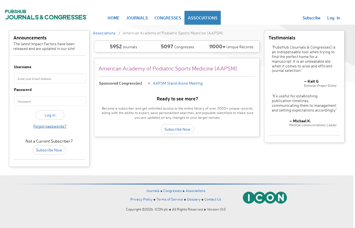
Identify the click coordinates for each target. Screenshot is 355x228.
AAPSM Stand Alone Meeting (178, 83)
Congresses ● (174, 190)
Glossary (194, 199)
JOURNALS (137, 18)
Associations (104, 33)
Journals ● (154, 190)
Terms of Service (169, 199)
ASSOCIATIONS (202, 18)
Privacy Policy (141, 199)
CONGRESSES (167, 18)
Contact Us (212, 199)
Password (19, 89)
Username (19, 67)
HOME (114, 18)
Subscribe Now (49, 150)
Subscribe (312, 18)
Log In (333, 18)
